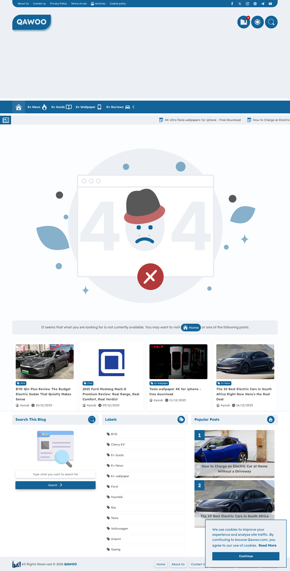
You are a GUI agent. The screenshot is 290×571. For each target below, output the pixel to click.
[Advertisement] (145, 68)
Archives (100, 3)
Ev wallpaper (161, 383)
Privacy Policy (58, 3)
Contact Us (198, 564)
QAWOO (70, 564)
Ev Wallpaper (85, 107)
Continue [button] (246, 556)
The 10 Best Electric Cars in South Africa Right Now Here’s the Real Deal (244, 394)
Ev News (34, 107)
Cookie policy (118, 3)
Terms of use (79, 3)
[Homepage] (18, 107)
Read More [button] (267, 545)
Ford (89, 383)
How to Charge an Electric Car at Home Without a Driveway (234, 468)
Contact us (39, 3)
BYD (23, 383)
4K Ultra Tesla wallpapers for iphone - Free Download (188, 120)
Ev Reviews (115, 107)
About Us (23, 3)
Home (194, 327)
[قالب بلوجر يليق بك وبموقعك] (16, 564)
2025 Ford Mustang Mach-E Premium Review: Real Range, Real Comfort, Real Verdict (111, 394)
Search (52, 485)
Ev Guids (58, 107)
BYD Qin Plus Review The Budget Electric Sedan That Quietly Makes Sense (43, 394)
